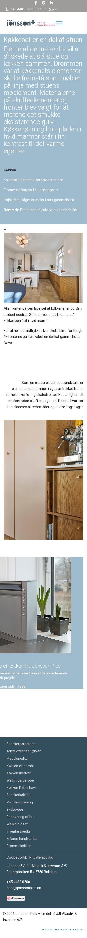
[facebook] (35, 3)
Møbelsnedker (18, 758)
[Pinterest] (43, 3)
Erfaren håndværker (22, 838)
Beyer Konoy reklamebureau (69, 930)
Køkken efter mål (20, 766)
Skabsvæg (15, 809)
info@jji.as (50, 9)
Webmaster (47, 930)
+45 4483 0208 (22, 9)
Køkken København (22, 787)
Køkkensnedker (19, 773)
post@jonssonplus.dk (24, 888)
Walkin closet (17, 824)
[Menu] (59, 23)
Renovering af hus (21, 817)
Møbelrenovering (20, 802)
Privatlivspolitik (41, 857)
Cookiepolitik (17, 857)
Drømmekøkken (19, 846)
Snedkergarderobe (21, 744)
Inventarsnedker (19, 831)
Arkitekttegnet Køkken (24, 751)
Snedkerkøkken (18, 795)
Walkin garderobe (20, 780)
